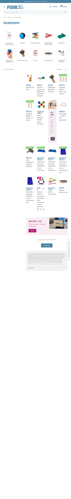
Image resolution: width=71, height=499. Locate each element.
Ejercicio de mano (22, 60)
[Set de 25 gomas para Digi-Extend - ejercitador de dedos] (41, 78)
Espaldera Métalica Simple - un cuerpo (29, 117)
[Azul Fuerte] (43, 209)
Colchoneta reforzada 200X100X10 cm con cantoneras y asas (63, 167)
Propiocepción (49, 60)
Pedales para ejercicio (61, 61)
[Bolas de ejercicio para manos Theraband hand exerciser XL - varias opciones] (41, 181)
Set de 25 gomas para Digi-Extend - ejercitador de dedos (41, 91)
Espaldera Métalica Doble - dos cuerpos (62, 90)
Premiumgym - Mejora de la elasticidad (62, 117)
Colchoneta (61, 43)
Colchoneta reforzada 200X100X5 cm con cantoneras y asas (30, 197)
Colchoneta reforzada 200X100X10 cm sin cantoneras (41, 166)
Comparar (59, 69)
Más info (32, 230)
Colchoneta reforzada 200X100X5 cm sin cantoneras (51, 166)
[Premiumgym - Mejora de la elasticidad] (63, 104)
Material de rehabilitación (9, 61)
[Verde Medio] (41, 209)
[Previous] (3, 45)
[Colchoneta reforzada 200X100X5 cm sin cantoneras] (52, 151)
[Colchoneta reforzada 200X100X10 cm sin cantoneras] (41, 151)
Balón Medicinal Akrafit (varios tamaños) (40, 120)
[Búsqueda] (65, 12)
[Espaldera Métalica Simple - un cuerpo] (30, 104)
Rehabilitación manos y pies (49, 43)
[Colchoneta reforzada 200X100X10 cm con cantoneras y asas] (63, 151)
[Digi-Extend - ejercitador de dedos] (52, 78)
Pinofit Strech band (52, 193)
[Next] (67, 45)
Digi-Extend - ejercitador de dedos (52, 89)
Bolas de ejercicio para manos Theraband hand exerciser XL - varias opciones (41, 199)
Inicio (4, 17)
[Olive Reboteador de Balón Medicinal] (30, 151)
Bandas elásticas (35, 43)
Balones (22, 43)
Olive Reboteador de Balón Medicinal (30, 163)
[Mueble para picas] (30, 78)
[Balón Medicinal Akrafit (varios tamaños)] (41, 104)
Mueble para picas (30, 88)
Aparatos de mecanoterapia (9, 43)
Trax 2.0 (35, 60)
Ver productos (52, 139)
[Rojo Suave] (38, 209)
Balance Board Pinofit (63, 191)
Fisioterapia (10, 17)
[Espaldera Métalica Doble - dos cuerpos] (63, 78)
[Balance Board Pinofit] (63, 181)
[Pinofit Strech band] (52, 181)
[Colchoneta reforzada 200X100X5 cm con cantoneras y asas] (30, 181)
